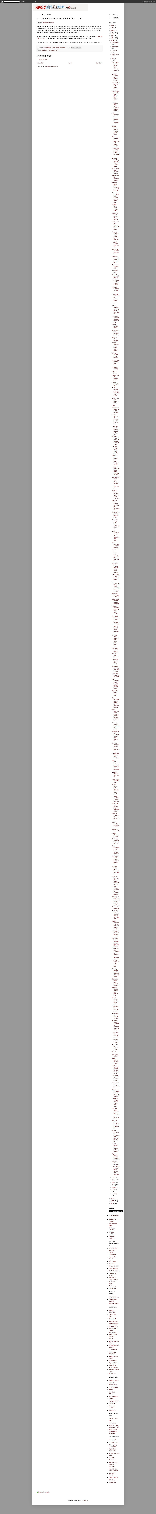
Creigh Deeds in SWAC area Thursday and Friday (115, 535)
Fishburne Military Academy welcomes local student (115, 391)
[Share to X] (76, 48)
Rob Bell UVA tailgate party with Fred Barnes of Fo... (115, 505)
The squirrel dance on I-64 (115, 266)
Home (70, 63)
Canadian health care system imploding (115, 982)
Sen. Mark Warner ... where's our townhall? (115, 619)
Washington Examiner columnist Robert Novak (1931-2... (115, 900)
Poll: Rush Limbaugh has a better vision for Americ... (115, 471)
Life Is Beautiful (113, 1268)
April (113, 1185)
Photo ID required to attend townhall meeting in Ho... (115, 1069)
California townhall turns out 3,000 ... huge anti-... (115, 1102)
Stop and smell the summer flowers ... (115, 799)
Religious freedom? (115, 830)
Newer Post (40, 63)
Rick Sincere (112, 1460)
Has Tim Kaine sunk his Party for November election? (115, 1113)
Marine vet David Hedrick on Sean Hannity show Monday (115, 567)
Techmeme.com (113, 1396)
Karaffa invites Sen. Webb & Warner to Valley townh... (115, 789)
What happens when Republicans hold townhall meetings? (115, 715)
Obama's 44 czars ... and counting (115, 756)
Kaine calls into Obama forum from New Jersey (115, 807)
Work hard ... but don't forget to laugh (115, 515)
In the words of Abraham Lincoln (115, 178)
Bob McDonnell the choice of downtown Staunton (115, 765)
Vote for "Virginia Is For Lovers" (115, 355)
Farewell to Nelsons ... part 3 (115, 1041)
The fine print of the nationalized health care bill (115, 1147)
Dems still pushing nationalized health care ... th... (115, 430)
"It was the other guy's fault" (115, 693)
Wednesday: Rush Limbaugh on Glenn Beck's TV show (115, 440)
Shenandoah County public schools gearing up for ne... (115, 197)
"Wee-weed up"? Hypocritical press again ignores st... (115, 736)
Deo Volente (112, 1423)
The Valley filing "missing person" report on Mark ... (115, 914)
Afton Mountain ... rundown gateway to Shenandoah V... (115, 118)
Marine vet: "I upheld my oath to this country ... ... (115, 628)
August (114, 59)
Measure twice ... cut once (115, 1162)
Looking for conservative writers (115, 675)
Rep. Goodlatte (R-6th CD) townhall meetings (115, 849)
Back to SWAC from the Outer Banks (115, 1001)
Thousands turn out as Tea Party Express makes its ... (115, 67)
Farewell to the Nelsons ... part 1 (115, 1078)
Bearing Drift (112, 1319)
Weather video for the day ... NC (115, 289)
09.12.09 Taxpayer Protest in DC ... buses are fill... (115, 747)
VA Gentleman (113, 1360)
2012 (112, 33)
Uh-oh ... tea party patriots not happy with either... (115, 225)
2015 (112, 25)
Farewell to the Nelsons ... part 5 (115, 1016)
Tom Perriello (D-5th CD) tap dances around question (115, 683)
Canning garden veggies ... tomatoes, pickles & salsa (115, 972)
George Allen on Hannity (115, 835)
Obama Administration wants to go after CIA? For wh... (115, 419)
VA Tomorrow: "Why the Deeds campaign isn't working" (115, 586)
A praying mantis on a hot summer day (115, 963)
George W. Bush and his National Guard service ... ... (115, 299)
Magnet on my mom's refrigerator (115, 252)
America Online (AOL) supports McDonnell (115, 870)
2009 (112, 40)
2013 (112, 30)
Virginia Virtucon (113, 1363)
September (115, 54)
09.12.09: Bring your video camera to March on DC (115, 524)
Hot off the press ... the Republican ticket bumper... (115, 107)
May (113, 1182)
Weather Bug (112, 1410)
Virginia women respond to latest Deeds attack (115, 130)
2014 (112, 28)
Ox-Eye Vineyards (114, 1271)
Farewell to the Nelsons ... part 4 (115, 1035)
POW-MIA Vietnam (114, 1297)
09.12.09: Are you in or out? (115, 276)
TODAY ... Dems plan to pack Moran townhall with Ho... (115, 460)
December (115, 42)
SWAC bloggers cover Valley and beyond (115, 346)
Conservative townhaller (115, 1085)
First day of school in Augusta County (115, 934)
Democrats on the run (115, 907)
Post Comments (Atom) (51, 66)
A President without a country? (115, 595)
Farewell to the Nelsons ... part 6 (115, 1009)
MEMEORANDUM (114, 1387)
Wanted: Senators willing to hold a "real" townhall (115, 610)
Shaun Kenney (113, 1462)
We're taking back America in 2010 (115, 171)
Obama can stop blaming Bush (115, 400)
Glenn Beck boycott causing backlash (115, 601)
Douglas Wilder (113, 1326)
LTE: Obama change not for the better (115, 577)
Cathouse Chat (113, 1442)
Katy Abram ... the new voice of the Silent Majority (115, 1093)
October (114, 50)
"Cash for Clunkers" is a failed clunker (115, 825)
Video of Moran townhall (115, 339)
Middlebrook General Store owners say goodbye (115, 1170)
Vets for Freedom (114, 1303)
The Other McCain (114, 1401)
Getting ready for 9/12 (115, 384)
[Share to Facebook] (78, 48)
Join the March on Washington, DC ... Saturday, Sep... (115, 309)
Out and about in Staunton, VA (115, 774)
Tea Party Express (48, 22)
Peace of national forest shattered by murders (115, 235)
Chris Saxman (113, 1261)
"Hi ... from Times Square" (115, 655)
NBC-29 (111, 1339)
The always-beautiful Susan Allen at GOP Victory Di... (115, 96)
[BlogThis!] (74, 48)
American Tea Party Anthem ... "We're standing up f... (115, 162)
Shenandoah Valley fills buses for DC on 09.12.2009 (115, 152)
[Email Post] (68, 47)
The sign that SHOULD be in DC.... (115, 362)
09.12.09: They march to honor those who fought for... (115, 640)
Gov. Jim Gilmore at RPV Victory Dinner (115, 77)
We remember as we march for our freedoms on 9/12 (115, 702)
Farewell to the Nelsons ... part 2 (115, 1047)
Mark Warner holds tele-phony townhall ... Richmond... (115, 482)
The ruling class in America (115, 650)
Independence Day (115, 1055)
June (113, 1180)
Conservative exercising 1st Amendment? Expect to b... (115, 555)
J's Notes (111, 1457)
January (114, 1194)
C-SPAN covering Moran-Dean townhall (115, 450)
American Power (113, 1380)
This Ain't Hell (113, 1403)
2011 (112, 35)
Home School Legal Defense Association (113, 1431)
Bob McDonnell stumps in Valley (115, 545)
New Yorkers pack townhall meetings (115, 333)
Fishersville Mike (113, 1266)
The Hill (111, 1399)
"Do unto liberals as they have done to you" (115, 991)
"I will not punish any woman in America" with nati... (115, 186)
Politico (111, 1389)
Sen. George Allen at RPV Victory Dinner (115, 86)
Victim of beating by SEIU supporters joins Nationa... (115, 494)
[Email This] (72, 48)
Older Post (99, 63)
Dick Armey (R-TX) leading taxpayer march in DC (115, 860)
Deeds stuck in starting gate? (115, 781)
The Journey (112, 1286)
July (113, 1177)
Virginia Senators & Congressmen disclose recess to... (115, 1136)
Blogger (86, 1500)
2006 (112, 1203)
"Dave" (114, 1052)
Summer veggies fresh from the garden (115, 726)
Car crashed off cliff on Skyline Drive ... (115, 378)
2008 (112, 1198)
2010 (112, 38)
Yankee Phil (112, 1288)
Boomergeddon (113, 1321)
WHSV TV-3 (112, 1374)
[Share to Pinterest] (80, 48)
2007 (112, 1201)
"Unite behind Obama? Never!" (115, 1061)
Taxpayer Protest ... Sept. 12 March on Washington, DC (115, 880)
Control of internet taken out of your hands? (115, 216)
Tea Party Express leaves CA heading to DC (115, 259)
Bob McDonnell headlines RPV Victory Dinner (115, 141)
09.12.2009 (44, 50)
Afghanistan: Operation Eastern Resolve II (115, 1156)
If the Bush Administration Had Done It (115, 669)
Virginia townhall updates (115, 326)
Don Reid (111, 1263)
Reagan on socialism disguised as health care (115, 319)
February (114, 1190)
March (114, 1187)
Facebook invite (115, 271)
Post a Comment (44, 59)
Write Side (112, 1480)
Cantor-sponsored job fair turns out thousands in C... (115, 925)
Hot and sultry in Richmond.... (115, 244)
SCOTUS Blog (113, 1349)
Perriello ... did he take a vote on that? (115, 208)
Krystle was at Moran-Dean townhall (115, 410)
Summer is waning (115, 368)
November (115, 46)
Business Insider (113, 1323)
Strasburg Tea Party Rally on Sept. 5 (115, 841)
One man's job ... (115, 372)
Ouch (113, 405)
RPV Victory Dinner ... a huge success (115, 282)
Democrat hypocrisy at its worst (115, 662)
